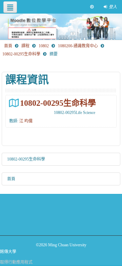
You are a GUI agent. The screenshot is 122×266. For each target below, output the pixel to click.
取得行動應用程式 (16, 262)
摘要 (53, 54)
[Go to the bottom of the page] (92, 7)
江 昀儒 (26, 121)
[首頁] (61, 27)
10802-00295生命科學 (58, 103)
